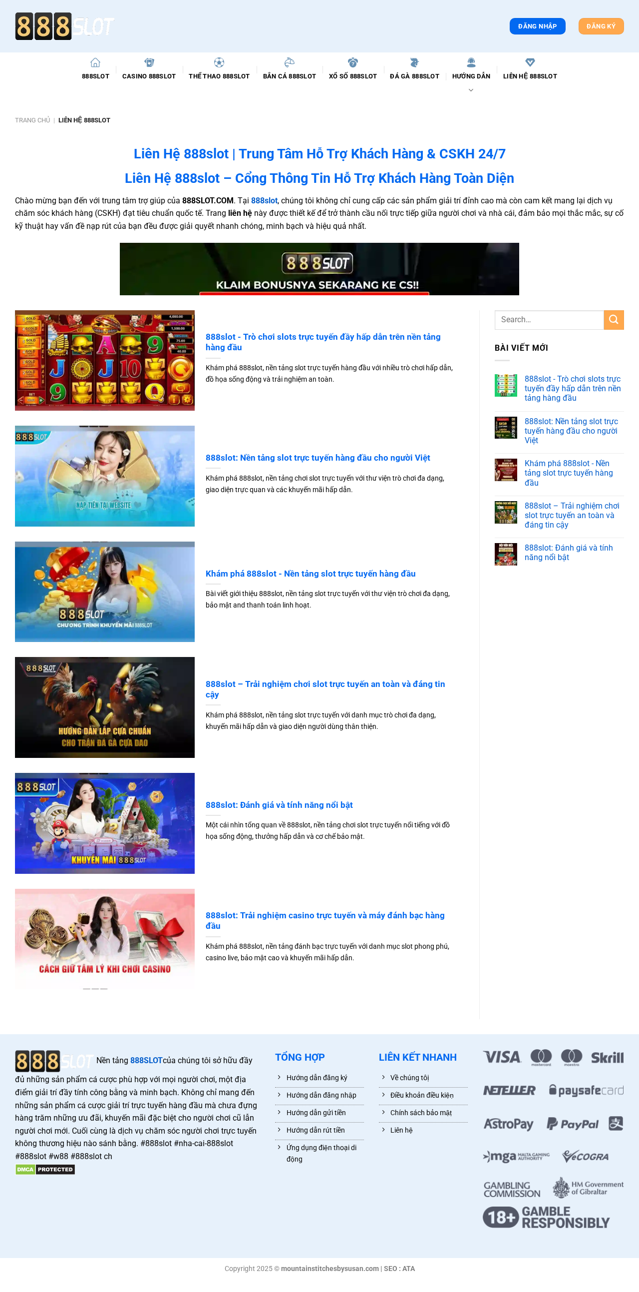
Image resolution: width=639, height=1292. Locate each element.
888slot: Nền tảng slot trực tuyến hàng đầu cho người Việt (318, 458)
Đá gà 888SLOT (414, 76)
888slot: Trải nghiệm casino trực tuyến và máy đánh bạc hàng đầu (325, 921)
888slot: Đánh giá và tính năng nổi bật (279, 805)
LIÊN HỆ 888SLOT (530, 76)
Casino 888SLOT (149, 76)
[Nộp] (614, 320)
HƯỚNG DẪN (471, 76)
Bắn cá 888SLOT (290, 76)
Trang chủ (32, 120)
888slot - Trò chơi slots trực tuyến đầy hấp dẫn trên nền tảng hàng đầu (323, 342)
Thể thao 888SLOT (219, 76)
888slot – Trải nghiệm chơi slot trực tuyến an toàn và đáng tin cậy (325, 689)
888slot (264, 200)
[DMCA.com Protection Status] (45, 1169)
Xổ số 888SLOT (353, 76)
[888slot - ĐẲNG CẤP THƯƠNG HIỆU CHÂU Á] (65, 26)
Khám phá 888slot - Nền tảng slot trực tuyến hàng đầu (311, 574)
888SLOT (95, 76)
